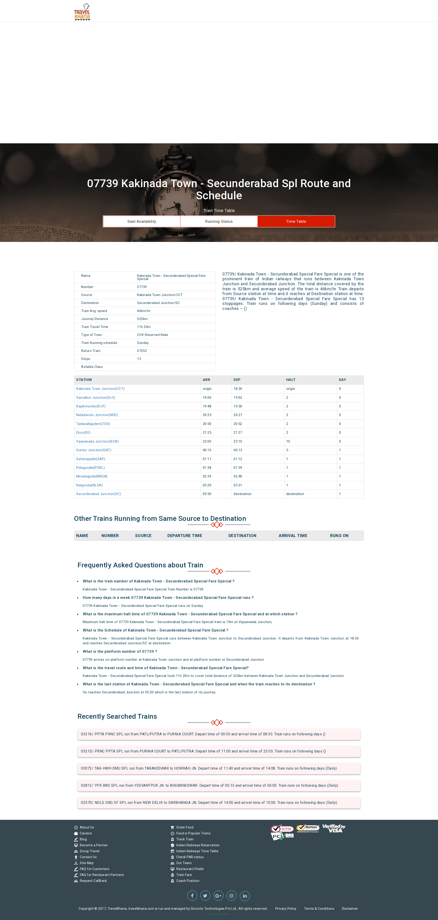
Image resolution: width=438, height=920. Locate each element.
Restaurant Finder (189, 869)
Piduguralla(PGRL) (90, 468)
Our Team (183, 863)
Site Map (86, 863)
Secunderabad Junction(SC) (98, 494)
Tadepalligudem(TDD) (93, 424)
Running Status (219, 221)
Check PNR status (189, 857)
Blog (82, 839)
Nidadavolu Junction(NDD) (97, 415)
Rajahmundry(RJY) (91, 406)
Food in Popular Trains (192, 833)
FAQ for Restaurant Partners (101, 875)
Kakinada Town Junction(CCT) (100, 389)
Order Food (183, 827)
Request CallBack (92, 881)
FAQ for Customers (94, 869)
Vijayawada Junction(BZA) (97, 441)
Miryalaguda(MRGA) (92, 476)
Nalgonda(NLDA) (89, 485)
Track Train (184, 839)
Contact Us (87, 857)
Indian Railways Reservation (197, 845)
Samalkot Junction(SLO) (95, 398)
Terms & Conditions (319, 908)
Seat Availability (141, 221)
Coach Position (186, 881)
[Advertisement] (137, 32)
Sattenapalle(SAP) (90, 459)
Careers (85, 833)
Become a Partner (93, 845)
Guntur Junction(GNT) (93, 450)
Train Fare (183, 875)
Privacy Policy (286, 908)
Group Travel (88, 851)
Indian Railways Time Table (196, 851)
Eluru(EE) (83, 432)
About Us (86, 827)
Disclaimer (350, 908)
